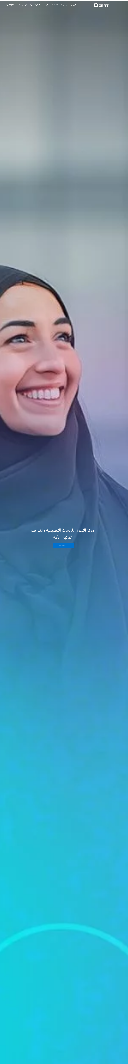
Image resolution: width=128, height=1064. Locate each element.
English (11, 4)
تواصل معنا (22, 5)
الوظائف (45, 5)
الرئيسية (73, 5)
